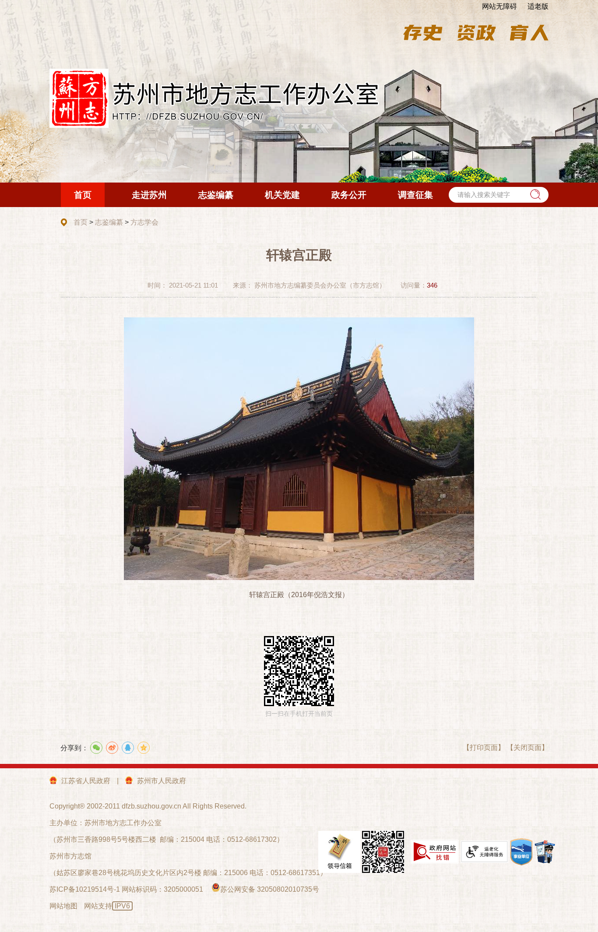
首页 (81, 222)
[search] (499, 195)
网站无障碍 (499, 6)
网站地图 (63, 906)
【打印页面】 (484, 747)
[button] (535, 194)
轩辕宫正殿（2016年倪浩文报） (299, 594)
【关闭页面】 (528, 747)
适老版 (538, 6)
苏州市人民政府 (161, 780)
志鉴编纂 (109, 222)
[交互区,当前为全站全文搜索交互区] (499, 195)
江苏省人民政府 (85, 780)
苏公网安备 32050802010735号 (269, 889)
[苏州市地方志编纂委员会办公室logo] (214, 98)
